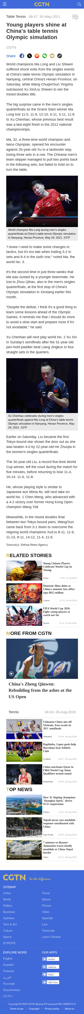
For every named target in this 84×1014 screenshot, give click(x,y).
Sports (7, 937)
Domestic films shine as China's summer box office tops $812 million (59, 589)
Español (8, 965)
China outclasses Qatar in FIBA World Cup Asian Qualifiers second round (58, 770)
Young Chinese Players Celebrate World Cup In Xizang (57, 567)
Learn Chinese (51, 937)
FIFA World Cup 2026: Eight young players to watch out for (57, 612)
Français (8, 971)
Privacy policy (52, 1009)
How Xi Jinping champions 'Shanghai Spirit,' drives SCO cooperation (59, 801)
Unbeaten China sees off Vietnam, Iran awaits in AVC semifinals (57, 725)
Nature (46, 899)
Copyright (34, 1009)
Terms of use (17, 1009)
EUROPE (9, 943)
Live (44, 924)
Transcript (48, 930)
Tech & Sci (10, 924)
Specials (47, 918)
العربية (7, 977)
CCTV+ (8, 996)
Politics (7, 905)
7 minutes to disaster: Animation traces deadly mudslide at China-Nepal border (58, 847)
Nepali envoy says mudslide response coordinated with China (59, 823)
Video (45, 912)
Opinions (8, 918)
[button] (11, 674)
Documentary (12, 990)
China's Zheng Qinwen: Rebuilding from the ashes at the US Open (40, 690)
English (8, 958)
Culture (7, 930)
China (7, 893)
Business (9, 912)
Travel (46, 893)
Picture (46, 905)
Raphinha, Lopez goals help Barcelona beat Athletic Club (59, 747)
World (7, 899)
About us (69, 1009)
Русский (8, 984)
